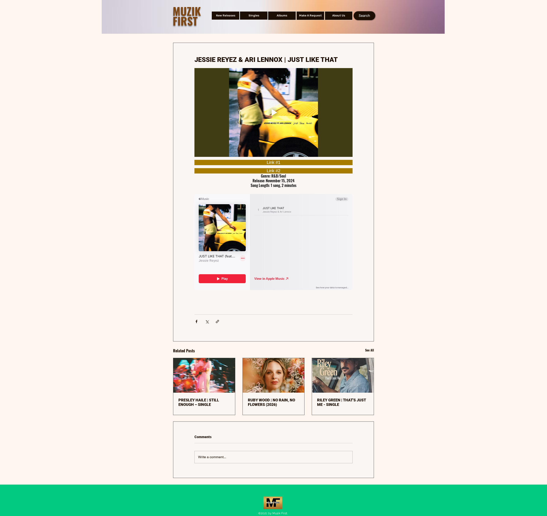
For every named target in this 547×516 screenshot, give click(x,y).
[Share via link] (217, 321)
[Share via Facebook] (196, 321)
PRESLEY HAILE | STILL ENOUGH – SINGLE (198, 402)
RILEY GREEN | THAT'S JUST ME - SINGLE (341, 402)
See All (369, 350)
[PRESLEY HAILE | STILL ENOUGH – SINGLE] (204, 375)
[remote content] (273, 162)
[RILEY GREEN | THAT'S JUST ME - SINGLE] (343, 375)
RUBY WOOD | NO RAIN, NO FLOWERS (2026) (271, 402)
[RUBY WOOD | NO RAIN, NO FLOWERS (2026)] (273, 375)
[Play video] (273, 112)
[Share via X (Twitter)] (207, 321)
